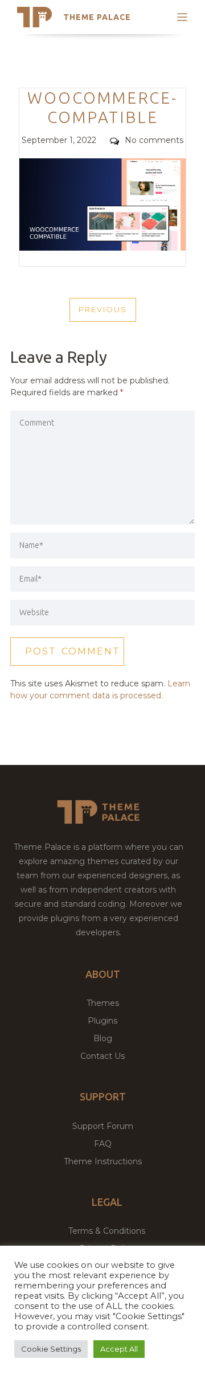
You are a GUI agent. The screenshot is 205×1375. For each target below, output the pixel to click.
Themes (103, 1003)
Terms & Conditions (106, 1231)
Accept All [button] (119, 1348)
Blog (102, 1038)
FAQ (103, 1144)
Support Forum (102, 1126)
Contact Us (102, 1056)
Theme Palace (97, 17)
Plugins (102, 1021)
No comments (154, 140)
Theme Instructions (103, 1161)
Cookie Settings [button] (51, 1348)
